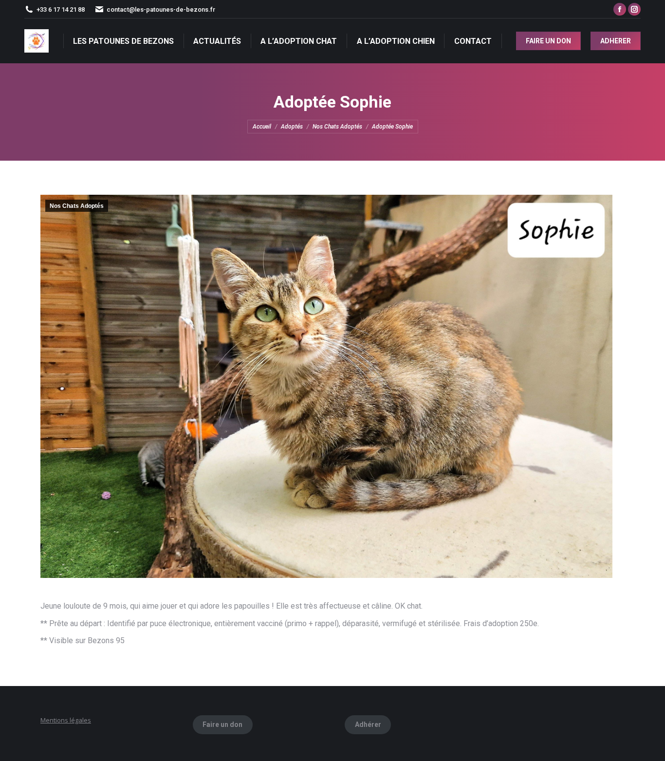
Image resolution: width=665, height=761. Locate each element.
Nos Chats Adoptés (77, 206)
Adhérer (368, 724)
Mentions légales (65, 720)
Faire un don (222, 724)
